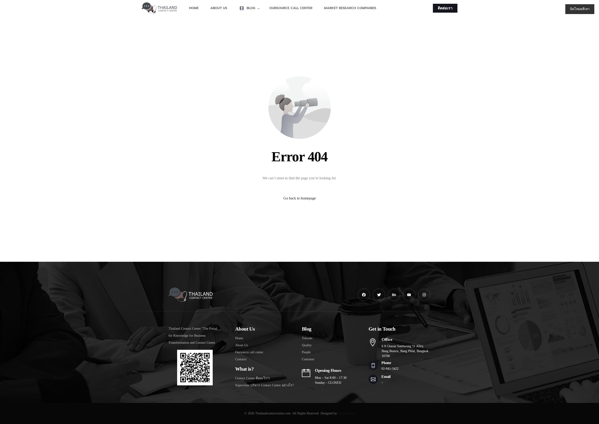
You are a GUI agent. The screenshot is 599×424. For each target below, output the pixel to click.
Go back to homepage (299, 198)
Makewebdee (346, 413)
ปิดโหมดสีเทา (580, 9)
